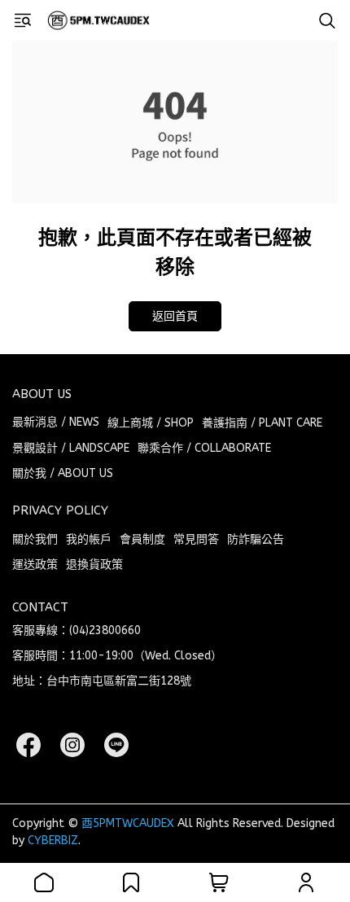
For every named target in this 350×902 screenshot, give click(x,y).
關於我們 (35, 539)
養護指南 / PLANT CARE (262, 423)
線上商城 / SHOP (150, 423)
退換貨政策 (94, 564)
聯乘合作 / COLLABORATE (204, 448)
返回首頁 (175, 316)
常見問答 (196, 539)
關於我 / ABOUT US (62, 473)
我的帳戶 (89, 539)
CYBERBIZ (53, 840)
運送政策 (35, 564)
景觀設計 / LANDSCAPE (70, 448)
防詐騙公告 (255, 539)
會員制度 (142, 539)
